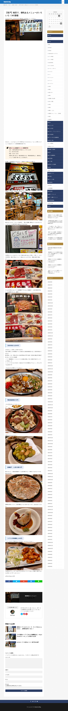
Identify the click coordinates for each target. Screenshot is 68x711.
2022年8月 (50, 413)
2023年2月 (50, 395)
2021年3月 (50, 464)
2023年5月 (50, 386)
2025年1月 (50, 329)
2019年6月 (50, 524)
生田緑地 (50, 182)
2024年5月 (50, 350)
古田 (49, 249)
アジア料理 (51, 56)
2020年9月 (50, 482)
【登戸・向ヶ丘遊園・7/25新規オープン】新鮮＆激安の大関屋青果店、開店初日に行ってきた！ (55, 233)
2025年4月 (50, 323)
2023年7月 (50, 380)
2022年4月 (50, 425)
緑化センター (51, 146)
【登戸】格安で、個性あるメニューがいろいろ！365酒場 (28, 4)
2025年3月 (50, 326)
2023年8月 (50, 377)
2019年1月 (50, 539)
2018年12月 (50, 542)
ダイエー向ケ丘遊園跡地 (54, 137)
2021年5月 (50, 458)
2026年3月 (50, 296)
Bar (49, 44)
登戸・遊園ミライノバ (53, 197)
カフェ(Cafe (51, 65)
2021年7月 (50, 452)
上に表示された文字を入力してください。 (14, 685)
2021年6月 (50, 455)
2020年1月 (50, 503)
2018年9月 (50, 551)
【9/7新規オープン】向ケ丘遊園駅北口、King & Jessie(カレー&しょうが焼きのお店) (29, 635)
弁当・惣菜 (51, 101)
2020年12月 (50, 473)
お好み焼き (51, 62)
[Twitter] (16, 581)
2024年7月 (50, 344)
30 (61, 23)
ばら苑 (50, 185)
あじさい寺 (51, 125)
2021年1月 (50, 470)
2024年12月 (50, 332)
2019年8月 (50, 518)
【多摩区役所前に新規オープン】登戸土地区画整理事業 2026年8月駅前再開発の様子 (55, 222)
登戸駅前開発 (51, 200)
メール (7, 674)
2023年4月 (50, 389)
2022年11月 (50, 404)
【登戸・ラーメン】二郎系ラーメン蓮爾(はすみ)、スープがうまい (55, 271)
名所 (50, 152)
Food (9, 4)
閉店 (50, 206)
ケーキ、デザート (52, 68)
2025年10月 (50, 305)
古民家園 (50, 188)
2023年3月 (50, 392)
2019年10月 (50, 512)
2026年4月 (50, 294)
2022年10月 (50, 407)
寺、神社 (50, 161)
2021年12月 (50, 437)
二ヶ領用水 (51, 143)
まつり (50, 38)
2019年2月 (50, 536)
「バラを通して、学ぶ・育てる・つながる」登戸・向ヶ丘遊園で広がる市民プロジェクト (55, 228)
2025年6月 (50, 317)
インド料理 (51, 59)
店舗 (50, 167)
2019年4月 (50, 530)
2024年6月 (50, 347)
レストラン (51, 83)
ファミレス (51, 77)
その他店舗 (51, 134)
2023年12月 (50, 365)
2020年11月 (50, 476)
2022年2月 (50, 431)
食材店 (50, 119)
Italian (50, 50)
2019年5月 (50, 527)
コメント (7, 657)
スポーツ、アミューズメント (54, 131)
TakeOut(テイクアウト (53, 53)
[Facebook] (9, 581)
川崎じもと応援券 (52, 164)
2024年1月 (50, 362)
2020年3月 (50, 500)
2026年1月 (50, 299)
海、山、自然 (51, 179)
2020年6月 (50, 491)
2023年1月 (50, 398)
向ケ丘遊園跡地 (52, 155)
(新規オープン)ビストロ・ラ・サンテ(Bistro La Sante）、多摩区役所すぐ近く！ (29, 627)
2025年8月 (50, 311)
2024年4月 (50, 353)
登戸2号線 (51, 203)
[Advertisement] (23, 51)
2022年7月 (50, 416)
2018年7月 (50, 557)
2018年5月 (50, 563)
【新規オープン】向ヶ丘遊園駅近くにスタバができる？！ (55, 260)
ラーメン (50, 80)
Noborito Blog (7, 2)
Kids (50, 122)
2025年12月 (50, 302)
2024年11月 (50, 335)
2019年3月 (50, 533)
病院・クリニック (52, 194)
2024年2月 (50, 359)
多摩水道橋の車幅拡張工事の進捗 (54, 247)
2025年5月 (50, 320)
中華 (50, 86)
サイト (6, 679)
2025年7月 (50, 314)
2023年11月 (50, 368)
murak (50, 256)
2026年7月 (50, 284)
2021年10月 (50, 443)
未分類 (50, 176)
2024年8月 (50, 341)
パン (50, 74)
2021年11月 (50, 440)
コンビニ (50, 71)
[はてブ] (31, 581)
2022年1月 (50, 434)
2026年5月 (50, 291)
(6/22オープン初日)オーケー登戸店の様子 (28, 642)
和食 (50, 89)
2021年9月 (50, 446)
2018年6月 (50, 560)
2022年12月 (50, 401)
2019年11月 (50, 509)
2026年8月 (50, 282)
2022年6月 (50, 419)
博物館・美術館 (52, 149)
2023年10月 (50, 371)
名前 (6, 669)
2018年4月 (50, 566)
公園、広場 (51, 140)
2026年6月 (50, 288)
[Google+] (24, 581)
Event (50, 35)
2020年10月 (50, 479)
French (50, 47)
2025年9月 (50, 308)
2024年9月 (50, 338)
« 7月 (49, 26)
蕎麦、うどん (51, 110)
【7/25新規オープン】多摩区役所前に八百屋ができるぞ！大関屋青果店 (55, 238)
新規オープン (28, 18)
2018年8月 (50, 554)
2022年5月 (50, 422)
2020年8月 (50, 485)
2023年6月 (50, 383)
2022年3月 (50, 428)
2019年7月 (50, 521)
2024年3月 (50, 356)
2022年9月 (50, 410)
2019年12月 (50, 506)
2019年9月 (50, 515)
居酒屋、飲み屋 (14, 4)
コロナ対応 (51, 128)
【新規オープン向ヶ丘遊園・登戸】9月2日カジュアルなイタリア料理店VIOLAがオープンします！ (55, 216)
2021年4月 (50, 461)
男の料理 (50, 191)
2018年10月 (50, 548)
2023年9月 (50, 374)
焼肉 (50, 107)
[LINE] (38, 581)
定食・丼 (14, 634)
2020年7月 (50, 488)
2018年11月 (50, 545)
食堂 (50, 116)
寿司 (50, 95)
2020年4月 (50, 497)
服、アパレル (51, 170)
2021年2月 (50, 467)
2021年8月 (50, 449)
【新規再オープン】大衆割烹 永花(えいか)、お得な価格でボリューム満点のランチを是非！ (55, 253)
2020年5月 (50, 494)
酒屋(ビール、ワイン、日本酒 (55, 113)
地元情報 (50, 158)
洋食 (50, 104)
